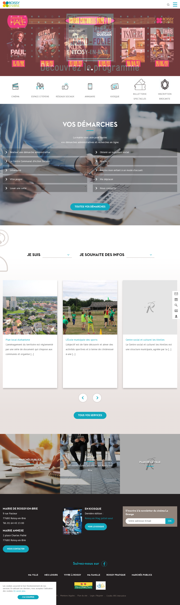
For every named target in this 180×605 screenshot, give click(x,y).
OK (170, 521)
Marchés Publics (142, 575)
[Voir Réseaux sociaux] (65, 87)
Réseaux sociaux (65, 96)
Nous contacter (108, 188)
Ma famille (93, 575)
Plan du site (82, 595)
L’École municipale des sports (81, 339)
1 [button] (88, 69)
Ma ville (33, 575)
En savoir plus (19, 591)
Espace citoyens (40, 96)
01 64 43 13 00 (15, 523)
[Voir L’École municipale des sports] (90, 307)
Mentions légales (67, 595)
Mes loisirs (51, 575)
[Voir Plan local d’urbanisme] (30, 307)
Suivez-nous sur (86, 564)
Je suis (33, 255)
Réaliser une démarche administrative (30, 152)
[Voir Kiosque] (115, 87)
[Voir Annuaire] (90, 87)
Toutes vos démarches (90, 207)
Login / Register (96, 595)
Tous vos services (90, 415)
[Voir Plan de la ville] (150, 464)
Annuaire (90, 96)
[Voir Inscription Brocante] (164, 85)
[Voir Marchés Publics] (30, 464)
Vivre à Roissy (72, 575)
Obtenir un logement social (114, 152)
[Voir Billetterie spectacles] (139, 85)
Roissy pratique (116, 575)
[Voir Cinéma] (15, 87)
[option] (90, 42)
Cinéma (15, 96)
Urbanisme (15, 170)
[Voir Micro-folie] (90, 42)
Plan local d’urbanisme (18, 339)
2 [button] (92, 69)
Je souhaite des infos (102, 255)
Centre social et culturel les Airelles (145, 339)
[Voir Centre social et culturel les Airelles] (150, 307)
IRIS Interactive (119, 595)
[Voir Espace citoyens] (40, 87)
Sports (103, 161)
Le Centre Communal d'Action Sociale (30, 161)
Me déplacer (106, 179)
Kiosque (114, 96)
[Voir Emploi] (90, 464)
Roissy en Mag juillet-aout (99, 518)
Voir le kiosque (96, 527)
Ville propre (16, 179)
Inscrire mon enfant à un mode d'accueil (121, 170)
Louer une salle (18, 188)
